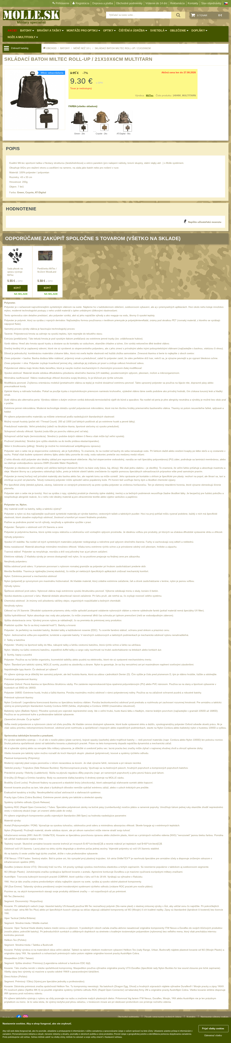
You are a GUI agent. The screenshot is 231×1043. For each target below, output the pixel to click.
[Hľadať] (178, 15)
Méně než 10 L (82, 48)
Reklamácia (177, 3)
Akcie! (12, 30)
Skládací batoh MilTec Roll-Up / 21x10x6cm (123, 48)
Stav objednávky (211, 3)
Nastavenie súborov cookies (214, 1017)
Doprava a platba (102, 3)
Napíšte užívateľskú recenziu (204, 222)
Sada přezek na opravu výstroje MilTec (15, 272)
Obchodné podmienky (129, 3)
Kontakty (193, 3)
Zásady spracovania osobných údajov (162, 1017)
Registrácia (82, 3)
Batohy (65, 48)
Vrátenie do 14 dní (156, 3)
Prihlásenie (62, 3)
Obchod (51, 48)
